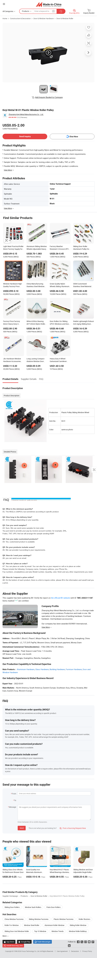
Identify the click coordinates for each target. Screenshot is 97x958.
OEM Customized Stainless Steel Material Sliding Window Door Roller (82, 285)
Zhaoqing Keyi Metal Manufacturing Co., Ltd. (26, 114)
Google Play (24, 941)
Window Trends (58, 931)
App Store (9, 941)
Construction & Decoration (20, 18)
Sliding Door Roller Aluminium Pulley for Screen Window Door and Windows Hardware (83, 248)
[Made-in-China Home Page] (48, 4)
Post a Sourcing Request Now (73, 828)
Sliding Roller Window (78, 925)
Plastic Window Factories (63, 919)
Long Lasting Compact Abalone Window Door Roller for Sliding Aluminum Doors (35, 360)
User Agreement (62, 951)
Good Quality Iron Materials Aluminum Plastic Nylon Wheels (34, 872)
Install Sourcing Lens (14, 945)
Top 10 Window (40, 931)
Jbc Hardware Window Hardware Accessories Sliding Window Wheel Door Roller (12, 360)
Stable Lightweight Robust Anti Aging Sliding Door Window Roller (83, 323)
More (5, 936)
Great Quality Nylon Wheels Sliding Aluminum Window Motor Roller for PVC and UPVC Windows (59, 285)
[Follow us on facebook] (78, 941)
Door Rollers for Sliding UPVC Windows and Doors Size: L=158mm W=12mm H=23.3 (60, 323)
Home (5, 18)
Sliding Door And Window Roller (17, 931)
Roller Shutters (84, 919)
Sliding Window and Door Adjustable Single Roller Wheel (83, 872)
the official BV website (60, 598)
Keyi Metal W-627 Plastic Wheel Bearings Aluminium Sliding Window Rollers (60, 872)
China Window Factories (14, 919)
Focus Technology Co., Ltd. (31, 951)
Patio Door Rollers (53, 907)
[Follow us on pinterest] (93, 941)
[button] (4, 4)
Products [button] (25, 11)
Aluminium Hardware (25, 669)
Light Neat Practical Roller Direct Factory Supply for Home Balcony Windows (13, 248)
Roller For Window (12, 925)
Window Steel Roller (31, 925)
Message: (12, 807)
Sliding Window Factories (38, 919)
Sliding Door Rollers (12, 907)
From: (14, 793)
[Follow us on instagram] (85, 941)
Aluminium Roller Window (54, 925)
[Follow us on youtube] (89, 941)
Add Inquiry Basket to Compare (49, 97)
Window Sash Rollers (33, 907)
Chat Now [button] (73, 136)
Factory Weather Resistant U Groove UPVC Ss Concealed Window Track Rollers (60, 248)
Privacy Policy (87, 951)
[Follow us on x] (82, 941)
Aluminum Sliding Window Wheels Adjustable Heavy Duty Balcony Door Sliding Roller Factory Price (37, 248)
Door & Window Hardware (43, 18)
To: (15, 800)
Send (22, 828)
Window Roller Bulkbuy (78, 931)
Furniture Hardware (74, 669)
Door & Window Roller (64, 18)
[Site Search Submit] (61, 11)
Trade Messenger (42, 941)
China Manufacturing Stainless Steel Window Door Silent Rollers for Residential (35, 285)
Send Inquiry (25, 136)
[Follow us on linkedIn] (69, 945)
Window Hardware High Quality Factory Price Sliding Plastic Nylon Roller (13, 285)
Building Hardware (57, 669)
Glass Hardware (42, 669)
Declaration (75, 951)
